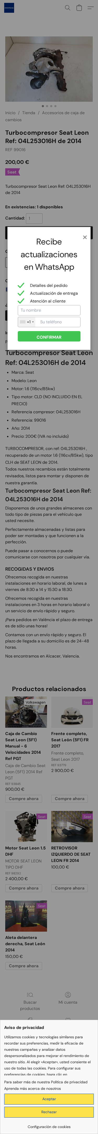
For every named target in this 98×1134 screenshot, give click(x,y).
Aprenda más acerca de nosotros (32, 1088)
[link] (49, 1125)
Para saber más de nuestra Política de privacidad (46, 1082)
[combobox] (26, 322)
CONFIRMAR (49, 337)
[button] (49, 1099)
